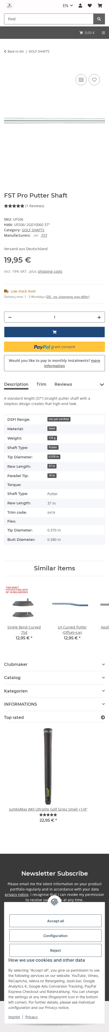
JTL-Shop (63, 1025)
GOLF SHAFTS (33, 230)
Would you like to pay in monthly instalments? (54, 363)
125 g (52, 438)
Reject (55, 950)
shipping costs (50, 271)
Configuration (55, 935)
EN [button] (65, 5)
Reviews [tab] (63, 384)
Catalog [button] (12, 677)
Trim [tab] (41, 384)
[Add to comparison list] (81, 79)
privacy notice (16, 894)
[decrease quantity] (9, 317)
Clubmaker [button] (16, 664)
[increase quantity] (99, 317)
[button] (80, 6)
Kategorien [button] (16, 691)
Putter (53, 447)
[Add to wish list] (94, 79)
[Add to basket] (8, 67)
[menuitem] (87, 32)
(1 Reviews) (34, 205)
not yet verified (59, 419)
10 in (52, 475)
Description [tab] (16, 384)
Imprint (14, 1017)
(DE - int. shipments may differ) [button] (67, 297)
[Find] (99, 18)
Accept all (55, 921)
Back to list (16, 51)
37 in (52, 466)
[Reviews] (48, 815)
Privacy (31, 1017)
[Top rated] (103, 717)
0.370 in (54, 456)
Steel (52, 428)
